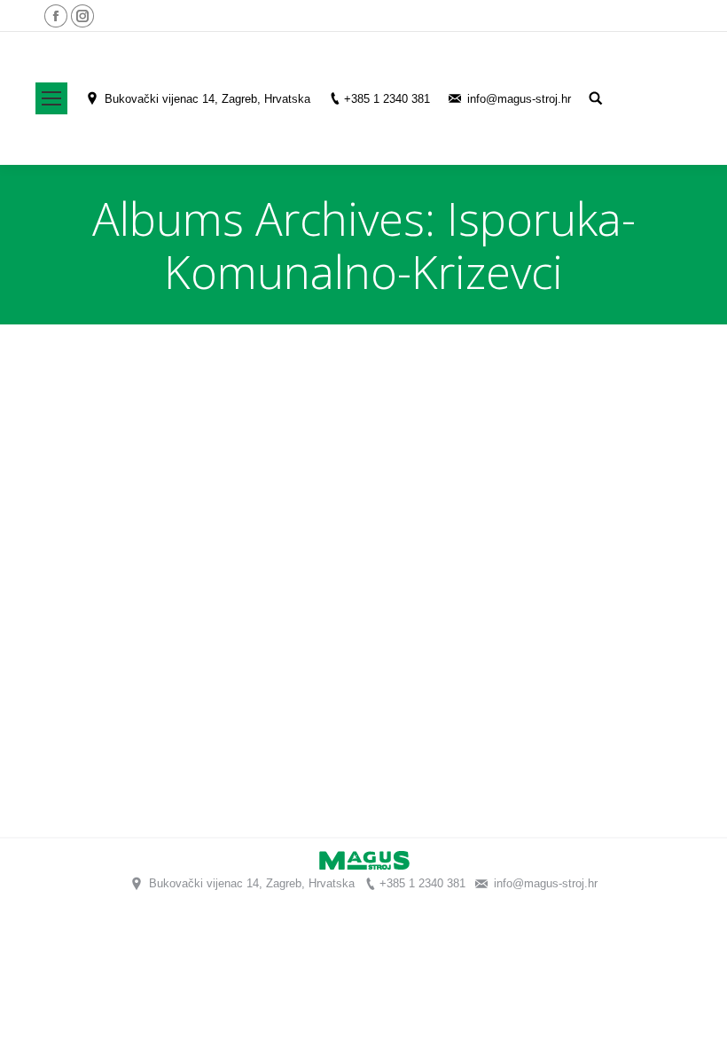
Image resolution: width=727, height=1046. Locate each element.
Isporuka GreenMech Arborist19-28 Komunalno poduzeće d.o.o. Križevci (296, 781)
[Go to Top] (698, 1017)
